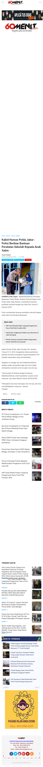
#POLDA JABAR (15, 394)
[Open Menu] (3, 2)
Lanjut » (37, 687)
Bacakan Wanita (7, 260)
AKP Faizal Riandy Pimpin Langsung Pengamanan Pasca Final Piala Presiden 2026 (15, 581)
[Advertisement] (21, 137)
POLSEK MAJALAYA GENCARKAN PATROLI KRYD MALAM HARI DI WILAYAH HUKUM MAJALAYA (14, 593)
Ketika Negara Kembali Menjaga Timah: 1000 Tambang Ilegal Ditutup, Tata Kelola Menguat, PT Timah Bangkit (25, 646)
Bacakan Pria (19, 260)
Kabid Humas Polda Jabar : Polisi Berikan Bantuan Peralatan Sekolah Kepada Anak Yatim (21, 245)
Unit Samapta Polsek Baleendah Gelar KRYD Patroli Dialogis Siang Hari (23, 680)
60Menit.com (27, 762)
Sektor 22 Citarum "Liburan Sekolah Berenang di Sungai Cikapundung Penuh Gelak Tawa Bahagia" (15, 605)
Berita (8, 236)
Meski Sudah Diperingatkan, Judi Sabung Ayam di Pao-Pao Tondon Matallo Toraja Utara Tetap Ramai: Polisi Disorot (14, 629)
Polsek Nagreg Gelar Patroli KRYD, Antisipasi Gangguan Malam (22, 671)
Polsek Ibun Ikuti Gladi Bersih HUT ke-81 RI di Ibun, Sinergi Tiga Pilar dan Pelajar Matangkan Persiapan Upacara (16, 616)
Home (3, 236)
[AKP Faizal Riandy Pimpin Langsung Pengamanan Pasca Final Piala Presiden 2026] (36, 584)
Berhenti (28, 260)
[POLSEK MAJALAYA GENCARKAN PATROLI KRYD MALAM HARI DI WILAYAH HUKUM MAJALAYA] (36, 595)
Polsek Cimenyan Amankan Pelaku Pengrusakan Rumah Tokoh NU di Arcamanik (22, 655)
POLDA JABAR (15, 236)
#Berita (5, 394)
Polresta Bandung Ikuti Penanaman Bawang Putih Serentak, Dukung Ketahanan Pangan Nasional (23, 664)
